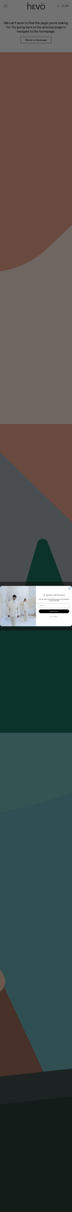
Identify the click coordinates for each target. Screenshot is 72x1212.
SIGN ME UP (54, 611)
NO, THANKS (54, 616)
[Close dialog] (69, 588)
